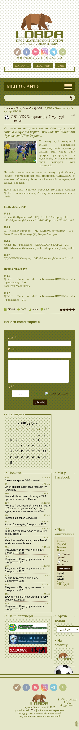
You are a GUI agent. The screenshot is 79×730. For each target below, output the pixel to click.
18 (16, 451)
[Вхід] (17, 52)
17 (11, 451)
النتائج (61, 573)
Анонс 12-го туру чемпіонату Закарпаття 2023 (21, 579)
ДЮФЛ (38, 108)
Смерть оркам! (63, 556)
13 (27, 445)
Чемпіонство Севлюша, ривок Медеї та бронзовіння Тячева (26, 542)
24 (11, 456)
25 (16, 456)
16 (44, 445)
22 (38, 451)
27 (27, 456)
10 (11, 445)
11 (16, 445)
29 (38, 456)
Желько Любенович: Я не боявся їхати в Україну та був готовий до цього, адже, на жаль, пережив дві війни (27, 508)
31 (11, 462)
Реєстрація (43, 65)
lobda (35, 309)
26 (22, 456)
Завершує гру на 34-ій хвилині (22, 480)
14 (33, 445)
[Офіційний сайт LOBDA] (64, 652)
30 (44, 456)
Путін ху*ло (62, 563)
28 (33, 456)
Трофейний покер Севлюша (21, 517)
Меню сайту (23, 86)
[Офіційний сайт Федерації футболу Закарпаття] (28, 623)
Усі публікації (23, 108)
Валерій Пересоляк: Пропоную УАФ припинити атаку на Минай (25, 498)
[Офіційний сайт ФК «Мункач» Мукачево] (28, 647)
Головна (8, 108)
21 (33, 451)
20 (27, 451)
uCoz (32, 710)
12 (22, 445)
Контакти (22, 65)
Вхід (61, 65)
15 (38, 445)
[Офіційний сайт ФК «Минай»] (28, 634)
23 (44, 451)
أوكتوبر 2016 (27, 423)
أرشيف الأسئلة (60, 577)
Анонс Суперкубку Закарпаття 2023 (25, 524)
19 (22, 451)
